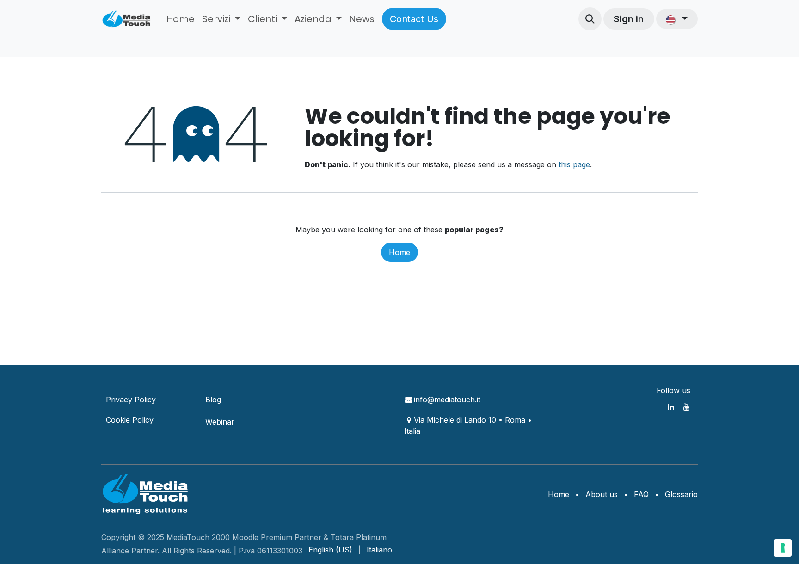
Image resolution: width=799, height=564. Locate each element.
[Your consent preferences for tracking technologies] (783, 548)
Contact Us (414, 18)
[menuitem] (180, 19)
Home (399, 252)
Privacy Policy (131, 399)
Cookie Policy (130, 420)
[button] (590, 18)
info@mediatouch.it (447, 399)
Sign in (629, 18)
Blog (213, 399)
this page (574, 164)
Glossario (681, 494)
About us (601, 494)
